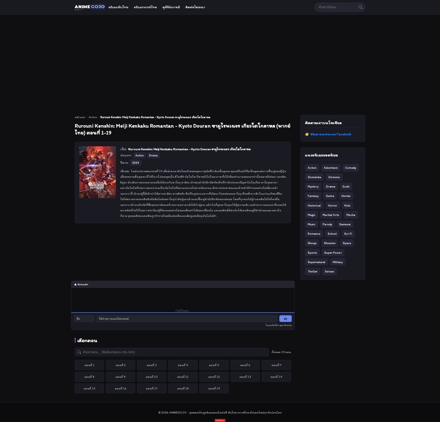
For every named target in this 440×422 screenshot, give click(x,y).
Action (93, 117)
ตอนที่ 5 (214, 365)
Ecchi (346, 186)
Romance (314, 233)
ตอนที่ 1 (89, 365)
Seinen (329, 271)
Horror (332, 205)
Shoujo (312, 243)
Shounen (330, 243)
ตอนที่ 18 (183, 388)
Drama (330, 186)
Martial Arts (331, 215)
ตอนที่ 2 (121, 365)
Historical (314, 205)
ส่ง (285, 318)
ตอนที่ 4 (183, 365)
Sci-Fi (348, 233)
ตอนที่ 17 (151, 388)
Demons (334, 177)
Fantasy (313, 196)
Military (338, 262)
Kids (347, 205)
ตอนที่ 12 (214, 376)
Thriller (313, 271)
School (332, 233)
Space (347, 243)
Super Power (333, 252)
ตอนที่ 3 (152, 365)
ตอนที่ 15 (89, 388)
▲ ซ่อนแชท (81, 284)
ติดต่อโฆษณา (195, 7)
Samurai (345, 224)
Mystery (313, 186)
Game (330, 196)
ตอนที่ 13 (245, 376)
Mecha (350, 215)
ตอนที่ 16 (120, 388)
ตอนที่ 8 (89, 376)
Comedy (350, 167)
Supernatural (316, 262)
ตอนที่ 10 (152, 376)
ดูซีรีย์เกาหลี (171, 7)
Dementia (314, 177)
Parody (327, 224)
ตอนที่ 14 (276, 376)
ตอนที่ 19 (214, 388)
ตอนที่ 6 (245, 365)
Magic (311, 215)
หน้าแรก (80, 117)
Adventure (331, 167)
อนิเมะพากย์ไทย (145, 7)
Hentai (345, 196)
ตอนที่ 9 (121, 376)
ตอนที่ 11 (183, 376)
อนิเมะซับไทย (118, 7)
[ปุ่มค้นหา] (360, 7)
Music (311, 224)
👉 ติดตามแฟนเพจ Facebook (328, 134)
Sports (312, 252)
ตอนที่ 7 (276, 365)
